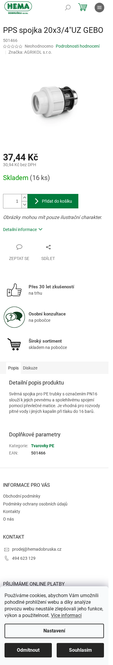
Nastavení (54, 631)
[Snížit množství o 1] (24, 204)
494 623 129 (24, 558)
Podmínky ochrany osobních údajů (35, 504)
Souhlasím (80, 650)
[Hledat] (68, 8)
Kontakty (11, 511)
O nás (8, 519)
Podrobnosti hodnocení (77, 46)
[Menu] (99, 8)
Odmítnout (28, 650)
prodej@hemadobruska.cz (36, 549)
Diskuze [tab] (30, 368)
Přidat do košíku (57, 201)
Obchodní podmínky (21, 496)
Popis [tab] (13, 368)
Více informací (66, 615)
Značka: (30, 52)
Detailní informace (20, 229)
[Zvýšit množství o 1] (24, 197)
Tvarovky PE (42, 445)
